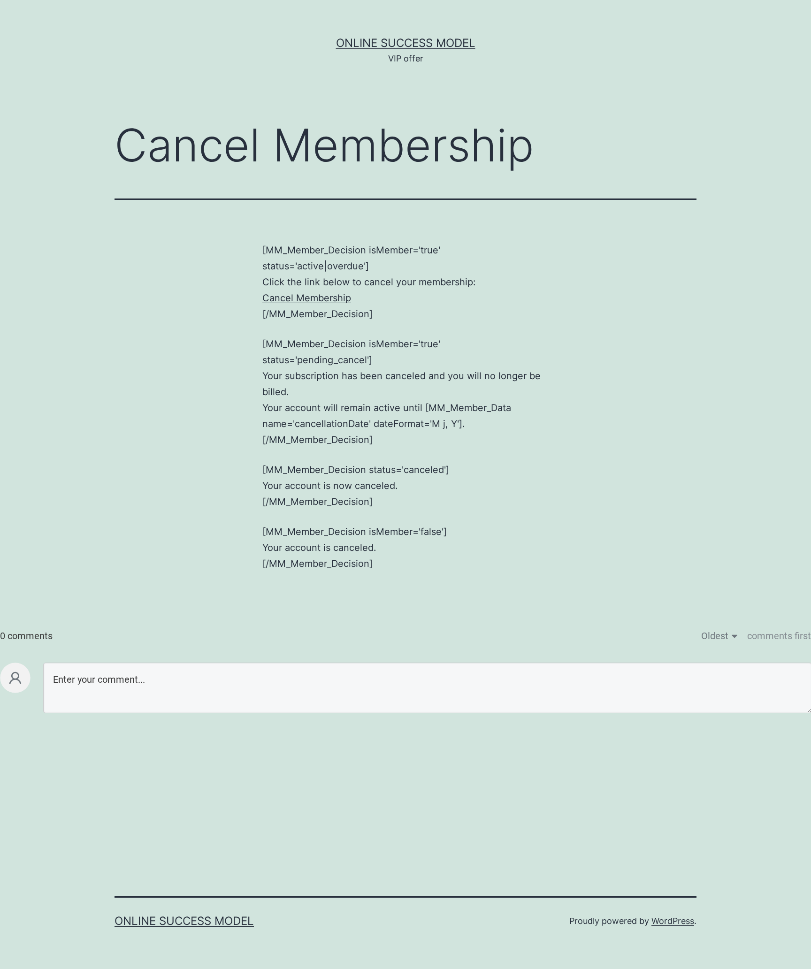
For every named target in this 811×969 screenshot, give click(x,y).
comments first (779, 635)
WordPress (672, 921)
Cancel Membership (306, 298)
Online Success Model (405, 43)
